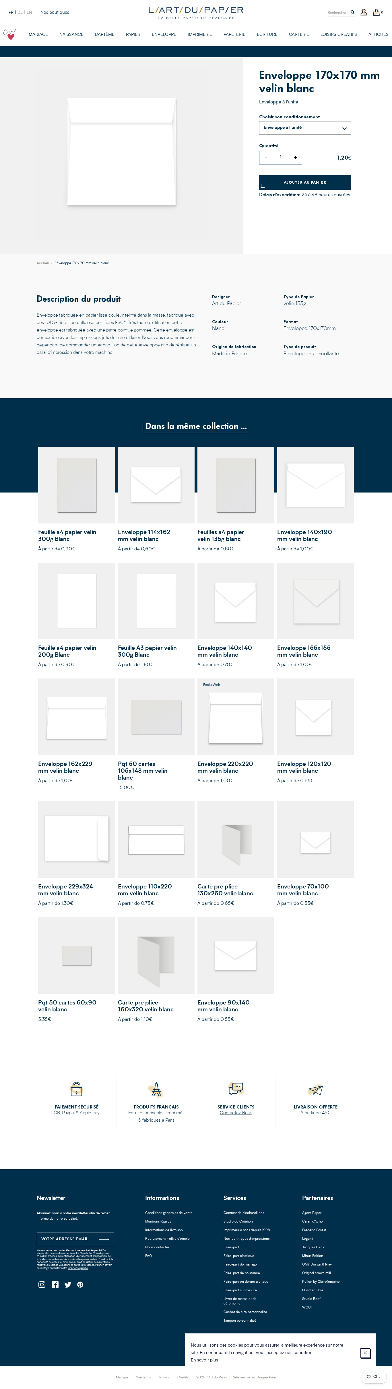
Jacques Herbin (314, 1247)
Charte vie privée (78, 1268)
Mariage (122, 1377)
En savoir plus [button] (204, 1360)
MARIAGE (38, 35)
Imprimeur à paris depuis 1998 (247, 1230)
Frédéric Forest (314, 1230)
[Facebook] (55, 1286)
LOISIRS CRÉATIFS (339, 35)
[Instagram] (42, 1286)
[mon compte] (363, 13)
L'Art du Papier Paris (196, 13)
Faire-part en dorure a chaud (246, 1282)
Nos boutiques (54, 13)
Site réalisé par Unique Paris (254, 1377)
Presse (164, 1377)
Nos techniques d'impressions (246, 1239)
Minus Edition (312, 1256)
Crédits (183, 1377)
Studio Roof (311, 1299)
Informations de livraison (164, 1230)
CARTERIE (299, 35)
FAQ (148, 1256)
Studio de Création (238, 1221)
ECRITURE (267, 35)
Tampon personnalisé (240, 1321)
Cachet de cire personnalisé (245, 1312)
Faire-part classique (239, 1256)
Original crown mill (316, 1273)
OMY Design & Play (317, 1264)
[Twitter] (68, 1286)
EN (29, 13)
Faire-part (231, 1247)
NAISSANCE (71, 35)
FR (11, 13)
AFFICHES (378, 35)
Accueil (43, 263)
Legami (307, 1239)
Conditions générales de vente (169, 1213)
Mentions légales (158, 1221)
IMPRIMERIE (200, 35)
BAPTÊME (105, 35)
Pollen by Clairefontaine (321, 1282)
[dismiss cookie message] (365, 1353)
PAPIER (133, 35)
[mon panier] (376, 13)
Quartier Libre (312, 1290)
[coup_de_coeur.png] (10, 34)
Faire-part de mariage (240, 1264)
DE (20, 13)
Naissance (144, 1377)
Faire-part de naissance (242, 1273)
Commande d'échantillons (244, 1213)
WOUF (307, 1307)
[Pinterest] (80, 1286)
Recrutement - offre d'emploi (168, 1239)
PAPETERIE (234, 35)
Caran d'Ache (312, 1221)
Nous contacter (157, 1247)
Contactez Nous (236, 1113)
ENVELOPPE (164, 35)
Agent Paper (311, 1213)
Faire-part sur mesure (240, 1290)
